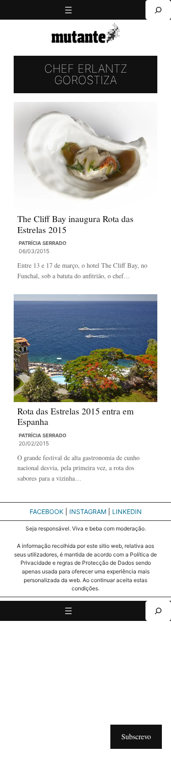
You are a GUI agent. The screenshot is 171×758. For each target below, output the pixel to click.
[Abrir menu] (68, 10)
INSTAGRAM (87, 511)
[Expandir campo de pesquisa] (158, 10)
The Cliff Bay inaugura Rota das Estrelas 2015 (75, 224)
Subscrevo (136, 736)
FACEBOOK (46, 511)
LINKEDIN (127, 511)
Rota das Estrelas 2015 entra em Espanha (75, 416)
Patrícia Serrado (43, 243)
